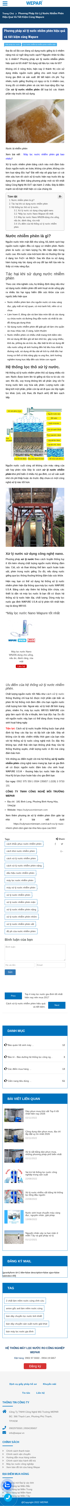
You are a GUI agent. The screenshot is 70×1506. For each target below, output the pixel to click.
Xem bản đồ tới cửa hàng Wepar (23, 1467)
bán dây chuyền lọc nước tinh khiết (24, 1316)
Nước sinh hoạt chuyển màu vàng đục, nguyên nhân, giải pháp (42, 1213)
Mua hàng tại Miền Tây (18, 1496)
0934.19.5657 (49, 1358)
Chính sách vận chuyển (18, 1454)
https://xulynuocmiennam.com (32, 809)
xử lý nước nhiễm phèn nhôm (22, 916)
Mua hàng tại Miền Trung (19, 1489)
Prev (13, 995)
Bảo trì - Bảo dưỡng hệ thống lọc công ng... (30, 1057)
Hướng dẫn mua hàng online (21, 1457)
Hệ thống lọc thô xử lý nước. (25, 207)
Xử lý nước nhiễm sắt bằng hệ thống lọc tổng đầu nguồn (44, 1193)
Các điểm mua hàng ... (19, 1069)
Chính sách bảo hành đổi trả (21, 1460)
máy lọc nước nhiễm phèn (20, 880)
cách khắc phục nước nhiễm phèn (24, 843)
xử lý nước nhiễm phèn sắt (20, 924)
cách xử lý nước (55, 693)
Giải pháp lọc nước (12, 44)
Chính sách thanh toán (18, 1451)
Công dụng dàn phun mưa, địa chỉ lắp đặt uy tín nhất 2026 (43, 1132)
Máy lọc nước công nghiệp (20, 1464)
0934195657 (30, 1428)
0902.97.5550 (32, 1358)
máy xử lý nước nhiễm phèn (21, 887)
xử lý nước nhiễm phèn (18, 895)
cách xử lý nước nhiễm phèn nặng (24, 865)
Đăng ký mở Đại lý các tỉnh (20, 1482)
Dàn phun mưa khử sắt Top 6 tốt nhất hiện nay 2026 (42, 1112)
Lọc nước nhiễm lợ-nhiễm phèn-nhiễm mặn (39, 44)
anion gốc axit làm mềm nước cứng (24, 1308)
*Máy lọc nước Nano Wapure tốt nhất (35, 214)
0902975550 (15, 1428)
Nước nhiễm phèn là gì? (22, 200)
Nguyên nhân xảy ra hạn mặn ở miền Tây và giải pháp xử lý (41, 1234)
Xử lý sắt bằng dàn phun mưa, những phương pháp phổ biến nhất (43, 1153)
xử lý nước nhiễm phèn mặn (21, 902)
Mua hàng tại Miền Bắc (18, 1486)
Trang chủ (8, 13)
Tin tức (26, 1393)
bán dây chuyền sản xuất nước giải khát (26, 1323)
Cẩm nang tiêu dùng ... (19, 1081)
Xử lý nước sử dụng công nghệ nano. (36, 210)
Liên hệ (40, 1393)
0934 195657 (41, 781)
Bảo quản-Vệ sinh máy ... (21, 1045)
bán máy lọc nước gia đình (20, 1331)
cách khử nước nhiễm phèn (21, 851)
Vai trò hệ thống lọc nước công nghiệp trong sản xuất (41, 1173)
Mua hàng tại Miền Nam (18, 1492)
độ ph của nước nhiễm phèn (21, 931)
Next (57, 1005)
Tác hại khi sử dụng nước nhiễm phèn (29, 204)
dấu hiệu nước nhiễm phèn (20, 873)
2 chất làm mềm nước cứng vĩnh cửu (25, 1300)
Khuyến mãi (49, 1384)
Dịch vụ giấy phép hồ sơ (23, 1384)
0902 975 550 (24, 781)
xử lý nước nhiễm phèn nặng (21, 909)
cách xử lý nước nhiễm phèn (21, 858)
